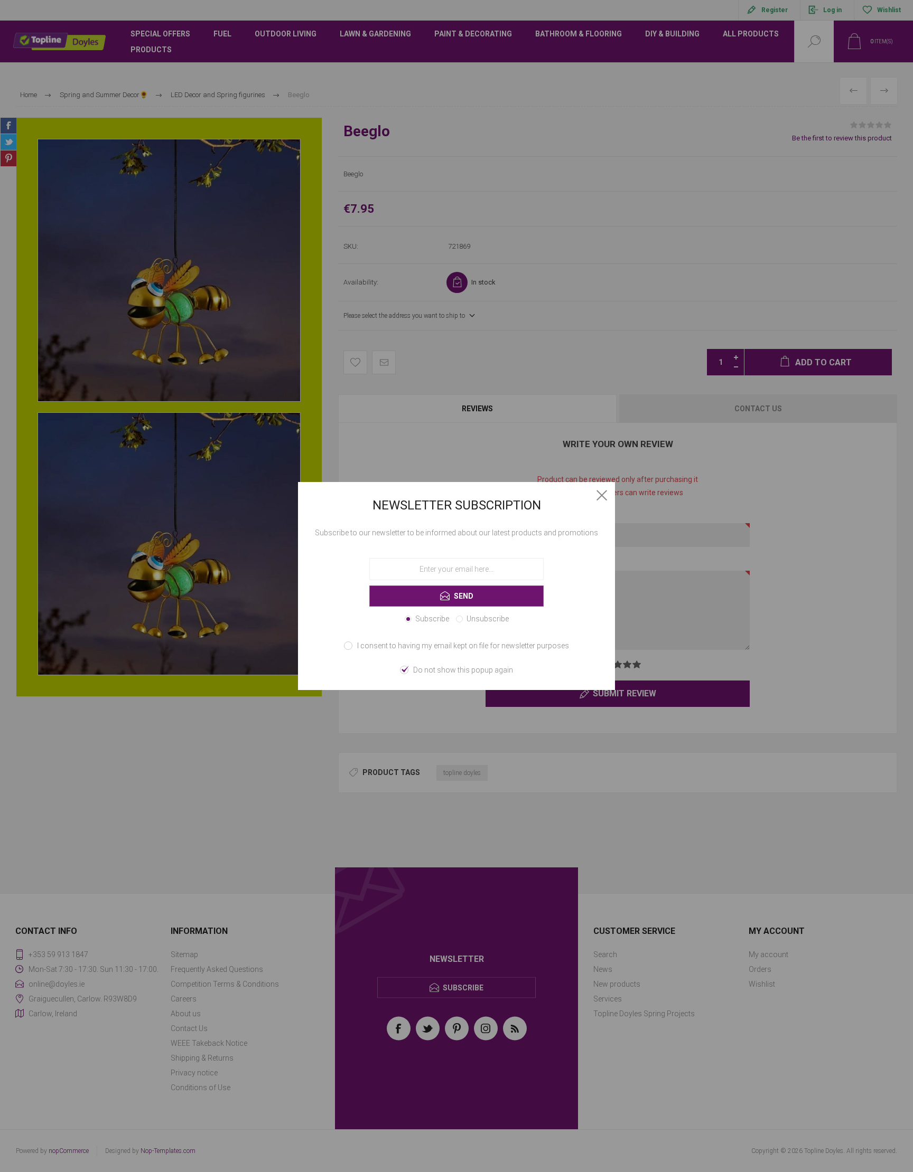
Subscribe (432, 619)
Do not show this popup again (463, 670)
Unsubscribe (488, 619)
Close (601, 495)
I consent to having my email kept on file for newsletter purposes (463, 645)
